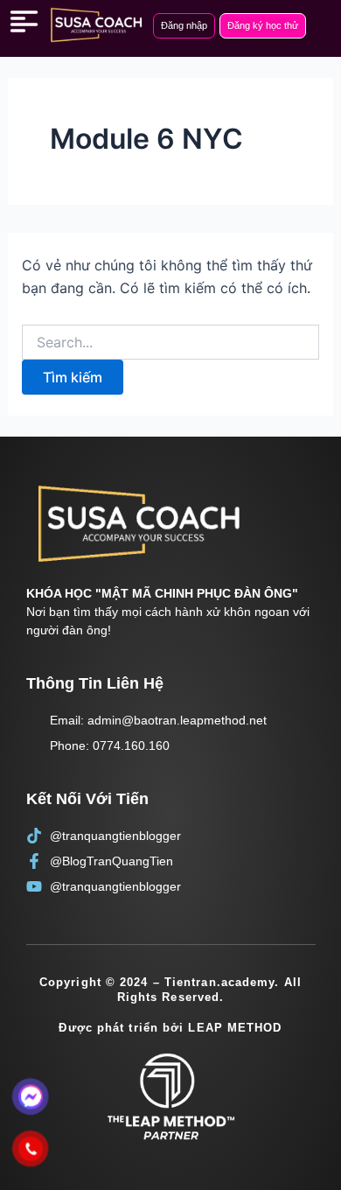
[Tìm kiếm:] (171, 342)
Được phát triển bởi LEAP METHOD (170, 1027)
